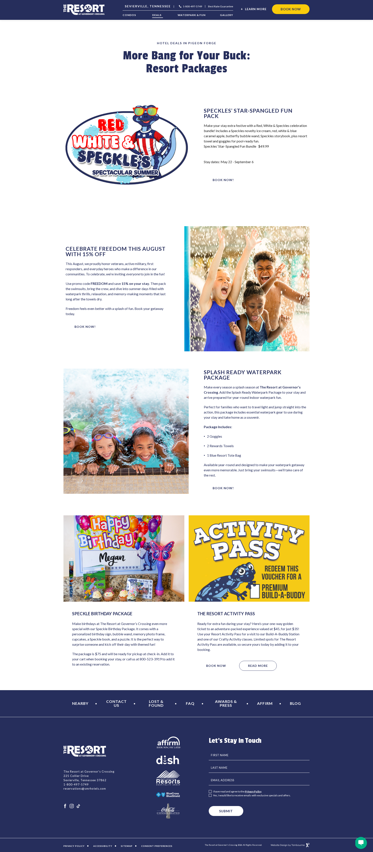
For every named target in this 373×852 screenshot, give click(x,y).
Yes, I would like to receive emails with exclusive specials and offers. (252, 795)
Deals (156, 15)
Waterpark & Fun (191, 15)
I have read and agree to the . (237, 791)
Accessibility (102, 846)
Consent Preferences (156, 846)
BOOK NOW (290, 7)
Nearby (80, 703)
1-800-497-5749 (192, 6)
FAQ (190, 703)
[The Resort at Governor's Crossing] (83, 9)
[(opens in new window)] (168, 742)
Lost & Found (156, 703)
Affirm (265, 703)
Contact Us (116, 703)
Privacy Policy (253, 791)
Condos (129, 15)
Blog (295, 703)
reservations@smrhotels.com (84, 788)
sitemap (127, 846)
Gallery (226, 15)
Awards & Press (226, 703)
